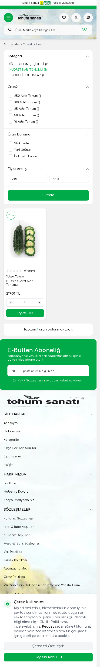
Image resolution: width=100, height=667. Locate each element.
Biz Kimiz (10, 483)
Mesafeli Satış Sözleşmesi (22, 543)
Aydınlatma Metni (16, 568)
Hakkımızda (12, 431)
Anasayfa (11, 423)
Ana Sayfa (11, 44)
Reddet (48, 626)
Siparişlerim (12, 456)
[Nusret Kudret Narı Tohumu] (25, 239)
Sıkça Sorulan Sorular (20, 448)
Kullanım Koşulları (17, 535)
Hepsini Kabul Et (48, 657)
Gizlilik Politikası (15, 560)
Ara (84, 29)
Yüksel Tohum (15, 276)
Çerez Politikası (14, 577)
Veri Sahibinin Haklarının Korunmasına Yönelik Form (42, 585)
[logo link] (30, 17)
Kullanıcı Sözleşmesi (18, 518)
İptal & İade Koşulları (19, 527)
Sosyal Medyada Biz (19, 500)
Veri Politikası (13, 552)
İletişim (8, 464)
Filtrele (48, 195)
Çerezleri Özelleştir (48, 646)
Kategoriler (12, 439)
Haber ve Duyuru (16, 491)
